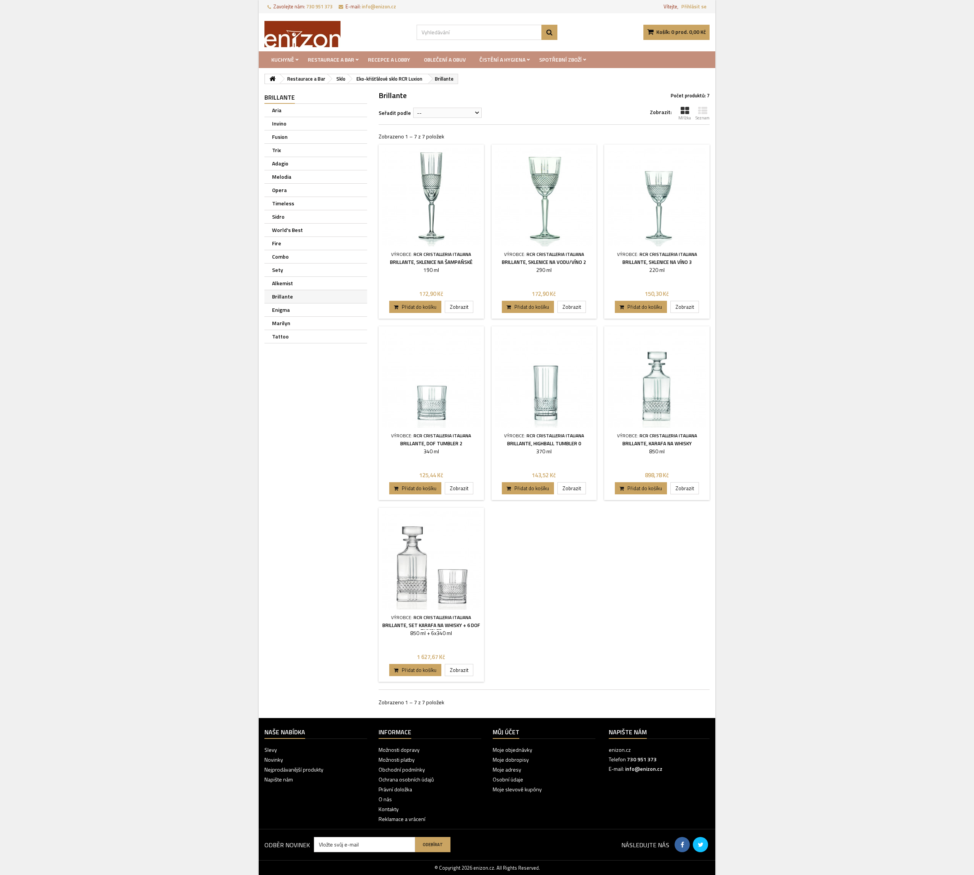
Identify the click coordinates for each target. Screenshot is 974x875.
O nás (385, 799)
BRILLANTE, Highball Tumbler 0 (544, 443)
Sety (277, 270)
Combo (280, 256)
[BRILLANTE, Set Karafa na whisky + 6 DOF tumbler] (431, 560)
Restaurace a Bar (331, 60)
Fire (276, 243)
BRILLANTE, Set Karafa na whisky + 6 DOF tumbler (431, 628)
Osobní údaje (508, 779)
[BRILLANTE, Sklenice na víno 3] (657, 197)
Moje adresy (507, 769)
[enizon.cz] (334, 34)
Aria (277, 110)
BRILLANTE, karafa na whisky (657, 443)
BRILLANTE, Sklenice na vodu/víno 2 (544, 262)
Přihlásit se (694, 6)
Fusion (280, 137)
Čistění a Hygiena (502, 60)
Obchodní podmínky (402, 769)
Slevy (270, 750)
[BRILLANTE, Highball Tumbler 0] (544, 379)
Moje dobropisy (511, 760)
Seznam (702, 118)
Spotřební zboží (560, 60)
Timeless (283, 203)
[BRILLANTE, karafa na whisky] (657, 379)
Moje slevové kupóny (517, 789)
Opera (279, 190)
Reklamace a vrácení (402, 819)
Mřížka (684, 118)
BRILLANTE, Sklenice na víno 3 (657, 262)
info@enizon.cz (643, 769)
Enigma (281, 310)
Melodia (281, 177)
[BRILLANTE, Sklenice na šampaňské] (431, 197)
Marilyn (281, 323)
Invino (279, 123)
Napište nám (278, 779)
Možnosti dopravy (399, 750)
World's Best (287, 230)
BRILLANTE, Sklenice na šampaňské (431, 262)
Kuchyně (282, 60)
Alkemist (282, 283)
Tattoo (280, 336)
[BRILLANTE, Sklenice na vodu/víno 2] (544, 197)
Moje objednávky (512, 750)
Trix (276, 150)
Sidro (278, 217)
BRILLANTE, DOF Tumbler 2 (431, 443)
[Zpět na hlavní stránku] (272, 79)
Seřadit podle (395, 113)
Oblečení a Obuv (445, 60)
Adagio (280, 163)
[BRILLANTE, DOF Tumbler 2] (431, 379)
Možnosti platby (397, 760)
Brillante (282, 296)
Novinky (273, 760)
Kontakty (389, 809)
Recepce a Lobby (389, 60)
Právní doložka (395, 789)
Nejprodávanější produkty (293, 769)
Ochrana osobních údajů (406, 779)
